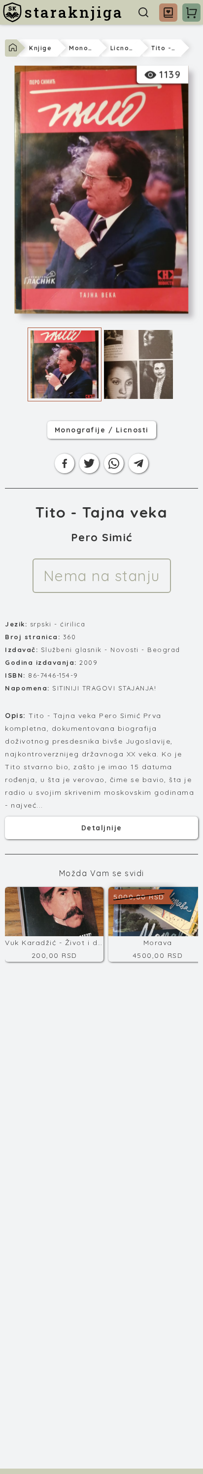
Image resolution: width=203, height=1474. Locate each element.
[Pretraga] (143, 12)
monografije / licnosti (102, 430)
